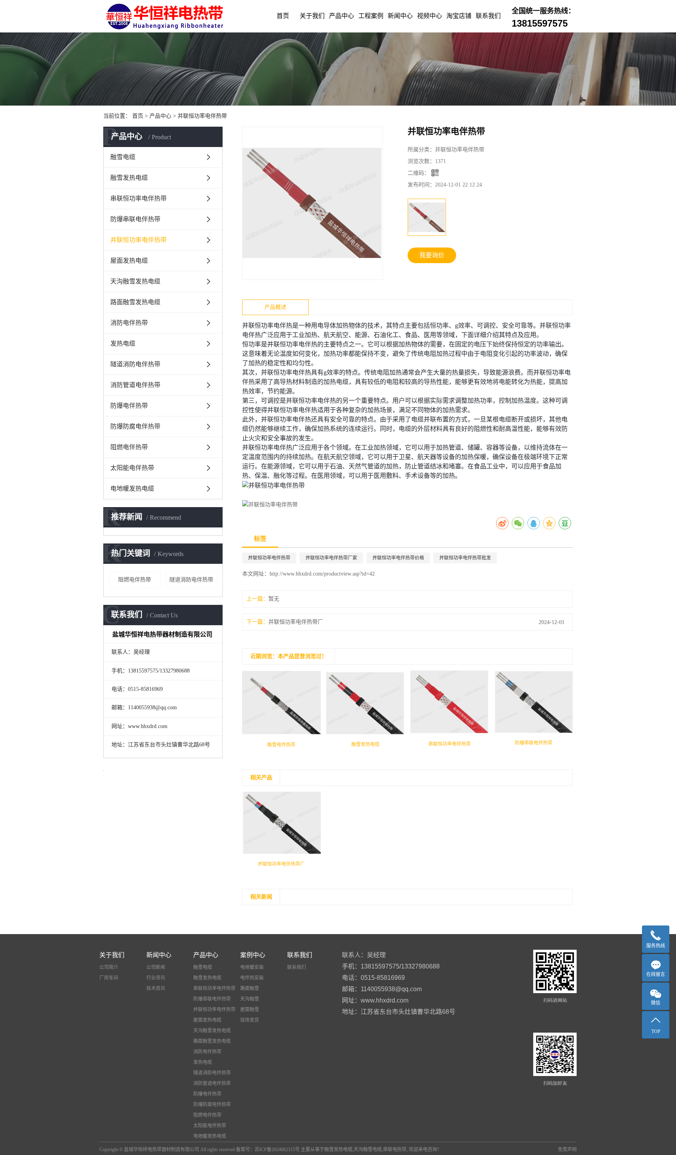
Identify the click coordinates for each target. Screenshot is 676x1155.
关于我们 (312, 16)
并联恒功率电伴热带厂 (295, 622)
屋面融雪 (249, 1009)
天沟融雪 (249, 999)
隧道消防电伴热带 (135, 364)
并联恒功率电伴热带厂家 (331, 558)
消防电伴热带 (129, 322)
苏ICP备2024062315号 (277, 1149)
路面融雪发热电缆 (135, 302)
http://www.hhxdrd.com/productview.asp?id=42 (322, 574)
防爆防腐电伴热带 (135, 426)
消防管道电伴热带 (135, 385)
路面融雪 (249, 988)
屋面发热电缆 (129, 260)
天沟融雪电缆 (368, 1149)
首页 (283, 16)
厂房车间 (108, 978)
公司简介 (108, 967)
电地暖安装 (252, 967)
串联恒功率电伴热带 (138, 198)
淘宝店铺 (458, 16)
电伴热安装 (252, 978)
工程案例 (370, 16)
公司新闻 (155, 967)
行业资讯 (155, 978)
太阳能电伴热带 (132, 468)
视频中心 (429, 16)
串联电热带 (394, 1149)
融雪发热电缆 (129, 177)
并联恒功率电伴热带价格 (398, 558)
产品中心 (341, 16)
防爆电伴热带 (129, 405)
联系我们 (488, 16)
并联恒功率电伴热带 (202, 116)
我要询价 (431, 255)
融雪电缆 (122, 157)
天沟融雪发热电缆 (135, 281)
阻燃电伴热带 (129, 447)
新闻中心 (400, 16)
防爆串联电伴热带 (135, 219)
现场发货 (249, 1020)
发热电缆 (122, 343)
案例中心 (252, 955)
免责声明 (567, 1149)
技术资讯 (155, 988)
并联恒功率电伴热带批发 (465, 558)
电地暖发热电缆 (132, 488)
